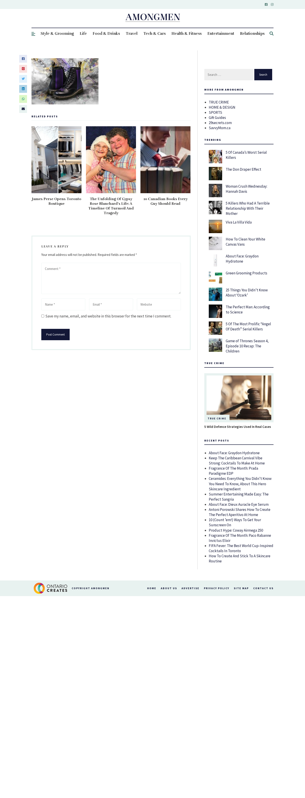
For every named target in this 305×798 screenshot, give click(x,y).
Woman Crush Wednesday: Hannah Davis (246, 189)
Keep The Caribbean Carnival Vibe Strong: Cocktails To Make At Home (237, 461)
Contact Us (263, 588)
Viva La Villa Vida (239, 222)
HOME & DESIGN (222, 107)
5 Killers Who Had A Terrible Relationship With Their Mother (248, 208)
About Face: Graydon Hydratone (242, 259)
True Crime (217, 418)
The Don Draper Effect (243, 169)
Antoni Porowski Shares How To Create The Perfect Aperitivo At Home (239, 512)
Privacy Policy (216, 588)
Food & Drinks (106, 33)
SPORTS (215, 112)
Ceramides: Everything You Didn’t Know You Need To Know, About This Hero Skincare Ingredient (240, 483)
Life (83, 33)
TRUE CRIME (219, 102)
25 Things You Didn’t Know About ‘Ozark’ (247, 293)
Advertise (190, 588)
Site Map (241, 588)
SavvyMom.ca (219, 127)
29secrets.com (220, 122)
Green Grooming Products (246, 273)
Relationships (252, 33)
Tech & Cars (154, 33)
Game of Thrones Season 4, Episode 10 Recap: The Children (247, 346)
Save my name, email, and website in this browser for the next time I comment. (108, 316)
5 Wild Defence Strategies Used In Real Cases (237, 427)
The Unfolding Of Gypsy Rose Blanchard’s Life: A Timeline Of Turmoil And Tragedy (111, 206)
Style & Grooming (57, 33)
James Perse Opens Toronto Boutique (56, 201)
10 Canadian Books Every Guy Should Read (166, 201)
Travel (132, 33)
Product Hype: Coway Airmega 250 (236, 530)
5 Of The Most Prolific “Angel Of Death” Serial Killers (248, 326)
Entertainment (220, 33)
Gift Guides (217, 117)
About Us (169, 588)
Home (151, 588)
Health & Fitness (186, 33)
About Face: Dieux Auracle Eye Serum (239, 504)
